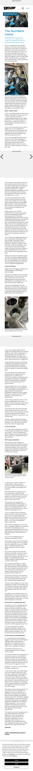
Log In (27, 8)
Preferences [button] (14, 755)
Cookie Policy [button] (12, 754)
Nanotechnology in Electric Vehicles (15, 733)
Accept (16, 760)
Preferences (16, 767)
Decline (16, 763)
